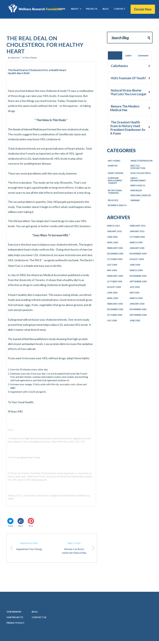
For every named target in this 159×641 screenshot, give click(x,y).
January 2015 (114, 231)
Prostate (113, 200)
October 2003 (114, 281)
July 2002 (112, 320)
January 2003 (137, 304)
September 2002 (138, 315)
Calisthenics (119, 66)
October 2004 (114, 259)
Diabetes (113, 165)
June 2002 (135, 320)
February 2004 (115, 276)
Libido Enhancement (138, 179)
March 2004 (136, 270)
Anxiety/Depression (141, 160)
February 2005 (115, 248)
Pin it (31, 526)
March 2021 (113, 226)
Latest (128, 55)
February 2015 (138, 226)
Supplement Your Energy (29, 546)
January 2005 (137, 248)
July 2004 (112, 265)
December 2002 (115, 309)
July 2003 (135, 287)
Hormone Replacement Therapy (115, 180)
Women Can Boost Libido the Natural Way (74, 548)
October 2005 (137, 237)
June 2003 (112, 292)
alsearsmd (15, 57)
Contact (39, 617)
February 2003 (115, 304)
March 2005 (136, 242)
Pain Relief (136, 190)
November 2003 (138, 276)
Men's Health (137, 185)
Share (20, 526)
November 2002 (138, 309)
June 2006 (112, 237)
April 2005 (112, 242)
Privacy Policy (15, 622)
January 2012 (137, 231)
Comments (143, 55)
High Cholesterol (140, 173)
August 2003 (114, 287)
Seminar (135, 200)
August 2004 (137, 259)
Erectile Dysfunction (137, 166)
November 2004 (138, 253)
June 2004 (135, 265)
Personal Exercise (140, 195)
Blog (35, 611)
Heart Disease (31, 57)
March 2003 (136, 298)
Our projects (15, 617)
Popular (115, 55)
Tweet (10, 526)
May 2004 (112, 270)
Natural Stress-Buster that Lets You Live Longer (128, 92)
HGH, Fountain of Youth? (128, 78)
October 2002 (114, 315)
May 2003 (134, 292)
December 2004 (115, 253)
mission (14, 611)
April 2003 (112, 298)
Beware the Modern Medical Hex (124, 108)
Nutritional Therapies (115, 191)
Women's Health (117, 205)
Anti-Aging (114, 160)
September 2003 (138, 281)
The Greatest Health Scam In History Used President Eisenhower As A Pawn (127, 127)
